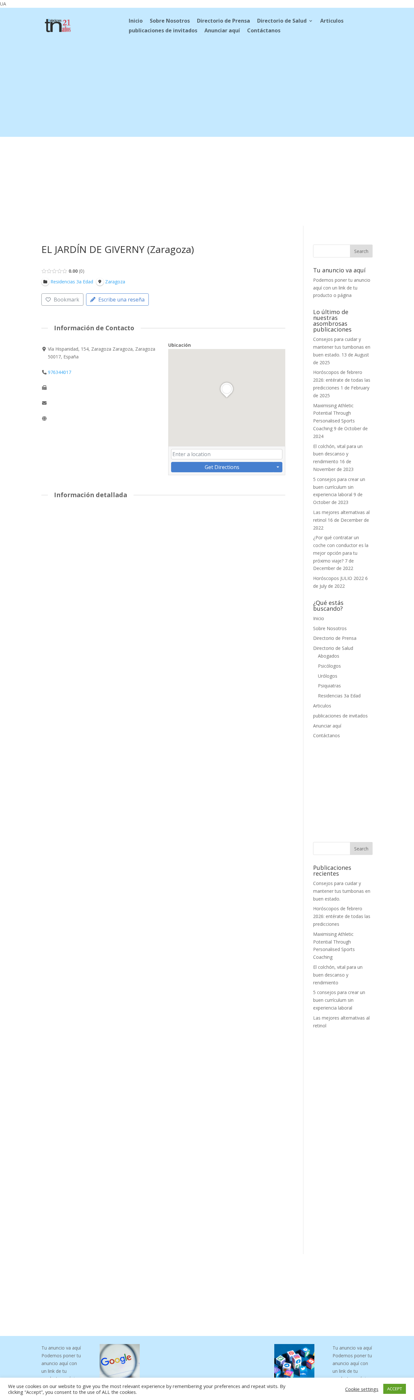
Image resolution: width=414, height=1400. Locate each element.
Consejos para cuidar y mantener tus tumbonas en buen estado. (341, 347)
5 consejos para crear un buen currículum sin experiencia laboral (339, 487)
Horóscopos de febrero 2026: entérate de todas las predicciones (341, 380)
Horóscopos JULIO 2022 (338, 578)
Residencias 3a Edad (339, 696)
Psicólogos (329, 666)
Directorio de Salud (282, 21)
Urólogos (327, 676)
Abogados (328, 656)
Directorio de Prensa (223, 21)
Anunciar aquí (222, 31)
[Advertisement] (207, 91)
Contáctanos (263, 31)
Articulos (331, 21)
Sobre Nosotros (170, 21)
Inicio (136, 21)
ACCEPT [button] (394, 1389)
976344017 (59, 372)
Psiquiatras (329, 686)
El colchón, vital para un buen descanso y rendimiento (338, 454)
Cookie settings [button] (361, 1389)
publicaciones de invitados (163, 31)
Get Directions (222, 467)
